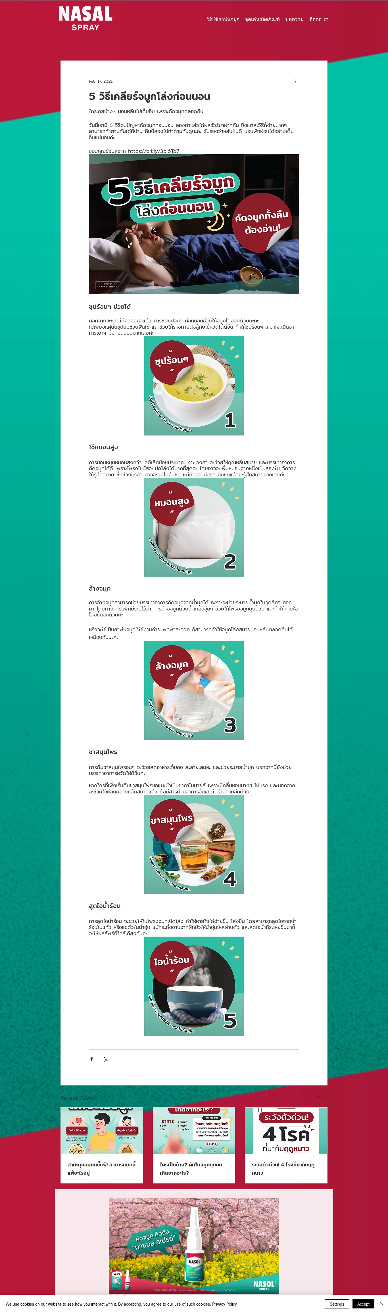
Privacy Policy (224, 1304)
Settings (337, 1304)
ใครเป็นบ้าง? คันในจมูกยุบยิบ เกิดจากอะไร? (191, 1168)
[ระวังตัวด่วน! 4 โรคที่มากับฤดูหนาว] (286, 1131)
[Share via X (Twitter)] (105, 1059)
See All (320, 1097)
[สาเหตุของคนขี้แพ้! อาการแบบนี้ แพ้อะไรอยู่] (102, 1131)
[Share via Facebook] (91, 1059)
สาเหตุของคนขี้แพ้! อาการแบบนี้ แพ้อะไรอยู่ (101, 1168)
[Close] (381, 1303)
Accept (363, 1304)
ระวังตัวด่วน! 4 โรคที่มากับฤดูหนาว (283, 1168)
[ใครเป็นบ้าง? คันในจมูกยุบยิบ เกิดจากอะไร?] (194, 1131)
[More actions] (295, 81)
